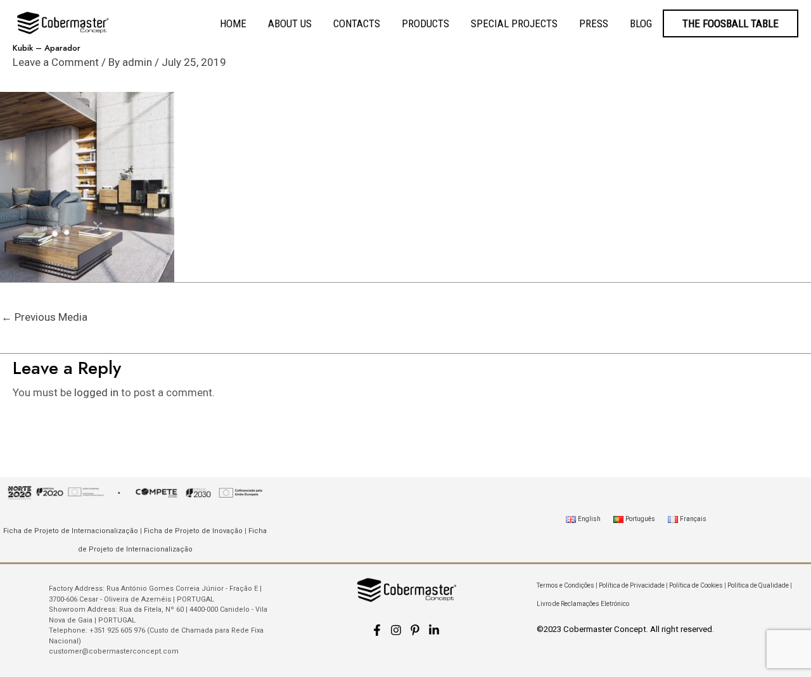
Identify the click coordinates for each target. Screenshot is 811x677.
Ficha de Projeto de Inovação (193, 531)
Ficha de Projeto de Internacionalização (70, 531)
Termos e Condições (565, 585)
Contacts (356, 23)
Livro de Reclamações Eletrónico (583, 603)
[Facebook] (377, 630)
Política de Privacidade (632, 585)
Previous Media (44, 317)
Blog (641, 23)
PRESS (593, 23)
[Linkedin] (434, 630)
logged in (96, 392)
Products (425, 23)
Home (233, 23)
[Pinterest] (415, 630)
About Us (290, 23)
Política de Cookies (696, 585)
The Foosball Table (730, 23)
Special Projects (514, 23)
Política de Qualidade (758, 585)
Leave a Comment (56, 62)
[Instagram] (396, 630)
